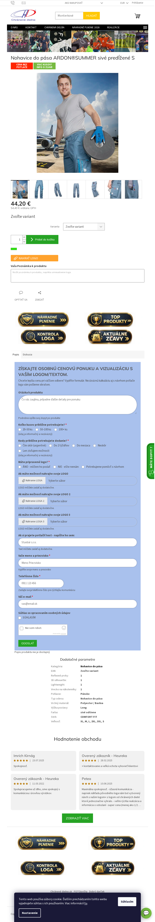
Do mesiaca (82, 446)
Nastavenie (28, 913)
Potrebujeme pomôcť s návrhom (103, 467)
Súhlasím (125, 902)
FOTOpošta (79, 892)
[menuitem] (12, 27)
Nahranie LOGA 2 (33, 501)
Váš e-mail (23, 597)
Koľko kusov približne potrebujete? (40, 425)
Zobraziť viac (76, 818)
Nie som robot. (32, 628)
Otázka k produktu (29, 393)
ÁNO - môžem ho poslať (35, 467)
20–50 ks (26, 430)
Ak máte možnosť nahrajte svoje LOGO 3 (43, 515)
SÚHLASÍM (27, 618)
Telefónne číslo (27, 576)
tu (84, 903)
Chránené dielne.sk (60, 892)
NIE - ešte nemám (67, 467)
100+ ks (61, 430)
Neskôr (100, 446)
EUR (121, 3)
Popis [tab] (14, 355)
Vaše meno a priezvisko (32, 556)
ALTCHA (62, 634)
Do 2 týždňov (60, 446)
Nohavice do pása (90, 666)
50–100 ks (44, 430)
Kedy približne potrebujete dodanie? (41, 441)
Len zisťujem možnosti (34, 451)
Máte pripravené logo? (31, 462)
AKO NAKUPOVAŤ (72, 3)
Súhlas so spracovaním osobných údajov (43, 613)
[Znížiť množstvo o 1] (23, 241)
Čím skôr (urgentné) (33, 446)
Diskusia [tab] (26, 355)
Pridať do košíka (43, 239)
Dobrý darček (95, 892)
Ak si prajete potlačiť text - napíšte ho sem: (45, 535)
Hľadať (90, 15)
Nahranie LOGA (32, 480)
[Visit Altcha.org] (62, 629)
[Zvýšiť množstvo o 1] (23, 237)
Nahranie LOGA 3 (33, 521)
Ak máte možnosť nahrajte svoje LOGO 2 (43, 494)
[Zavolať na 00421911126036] (14, 3)
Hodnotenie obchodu (76, 739)
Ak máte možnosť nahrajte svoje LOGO (42, 474)
